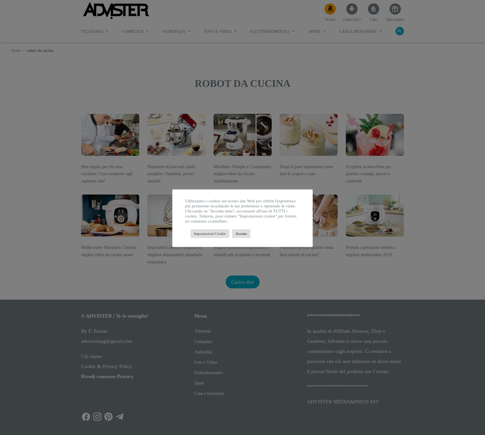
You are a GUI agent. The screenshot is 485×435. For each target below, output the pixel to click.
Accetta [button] (241, 234)
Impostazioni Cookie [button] (210, 234)
